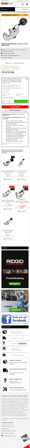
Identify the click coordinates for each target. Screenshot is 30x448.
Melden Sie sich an (7, 50)
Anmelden (27, 1)
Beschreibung (15, 107)
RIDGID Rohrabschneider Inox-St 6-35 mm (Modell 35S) (8, 201)
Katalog (9, 63)
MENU (24, 9)
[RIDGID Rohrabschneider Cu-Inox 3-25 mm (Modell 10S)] (15, 29)
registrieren (17, 50)
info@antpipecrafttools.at (10, 436)
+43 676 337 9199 (7, 73)
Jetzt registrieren (20, 1)
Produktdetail (8, 179)
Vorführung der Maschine (10, 67)
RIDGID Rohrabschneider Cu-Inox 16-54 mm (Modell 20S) (21, 172)
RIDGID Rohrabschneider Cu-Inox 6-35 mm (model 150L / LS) (8, 172)
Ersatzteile (3, 75)
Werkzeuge (22, 401)
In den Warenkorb (21, 101)
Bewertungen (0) (19, 63)
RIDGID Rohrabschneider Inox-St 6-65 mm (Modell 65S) (22, 202)
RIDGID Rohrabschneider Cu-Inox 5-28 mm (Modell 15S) (8, 231)
